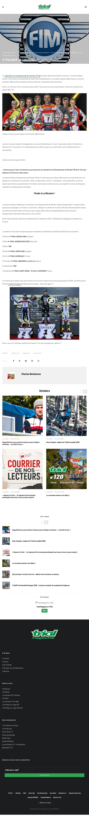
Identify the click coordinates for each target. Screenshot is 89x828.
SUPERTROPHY (8, 741)
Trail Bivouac (7, 729)
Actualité (21, 52)
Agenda (28, 52)
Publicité (5, 671)
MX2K (24, 793)
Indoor (80, 52)
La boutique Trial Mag (10, 701)
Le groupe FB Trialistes (11, 695)
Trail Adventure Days (10, 725)
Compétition (72, 52)
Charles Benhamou (9, 52)
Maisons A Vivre (57, 797)
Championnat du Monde (40, 52)
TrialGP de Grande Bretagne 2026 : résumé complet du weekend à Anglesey (41, 585)
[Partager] (13, 361)
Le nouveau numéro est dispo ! (58, 495)
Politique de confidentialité (12, 668)
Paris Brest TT (7, 732)
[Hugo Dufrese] (22, 416)
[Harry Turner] (6, 585)
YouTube (5, 698)
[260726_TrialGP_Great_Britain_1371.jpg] (6, 574)
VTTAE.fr (10, 793)
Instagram (6, 689)
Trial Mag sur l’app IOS (10, 705)
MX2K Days (6, 738)
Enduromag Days (8, 735)
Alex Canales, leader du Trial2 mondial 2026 (62, 442)
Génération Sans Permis (75, 793)
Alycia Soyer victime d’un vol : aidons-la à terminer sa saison (35, 574)
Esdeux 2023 (15, 353)
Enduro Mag (32, 793)
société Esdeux (14, 284)
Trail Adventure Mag (42, 793)
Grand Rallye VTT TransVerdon (13, 744)
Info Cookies (7, 665)
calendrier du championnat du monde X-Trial (22, 76)
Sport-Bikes (53, 793)
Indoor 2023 (26, 353)
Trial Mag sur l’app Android (12, 708)
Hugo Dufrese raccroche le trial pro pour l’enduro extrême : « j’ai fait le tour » (21, 443)
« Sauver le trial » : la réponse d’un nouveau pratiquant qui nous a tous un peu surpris (18, 496)
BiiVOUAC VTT (7, 748)
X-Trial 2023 (37, 353)
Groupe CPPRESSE (53, 809)
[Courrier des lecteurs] (22, 469)
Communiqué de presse (58, 52)
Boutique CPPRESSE (33, 797)
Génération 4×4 (62, 793)
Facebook (6, 692)
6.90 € (44, 610)
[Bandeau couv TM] (66, 469)
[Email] (32, 361)
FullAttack (18, 793)
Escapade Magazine (46, 797)
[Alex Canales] (66, 416)
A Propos (5, 658)
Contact (5, 662)
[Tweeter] (20, 361)
